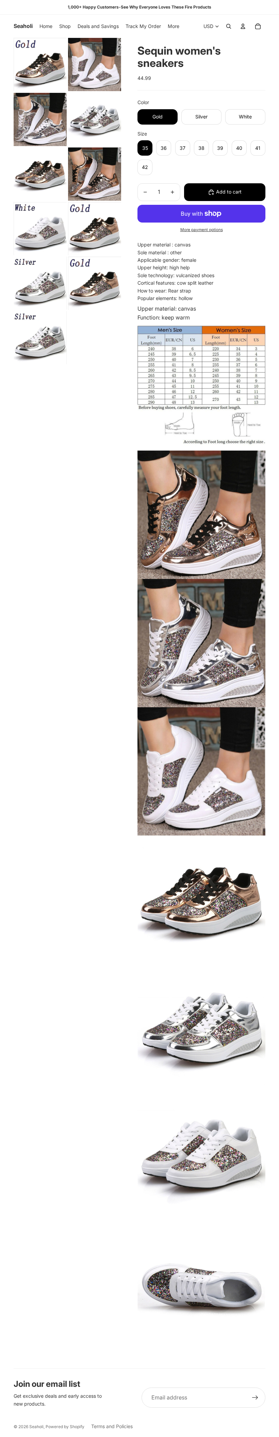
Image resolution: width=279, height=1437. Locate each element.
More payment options (201, 229)
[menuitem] (173, 26)
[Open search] (228, 26)
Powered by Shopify (65, 1426)
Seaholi (36, 1426)
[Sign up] (255, 1398)
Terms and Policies (112, 1426)
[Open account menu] (242, 26)
